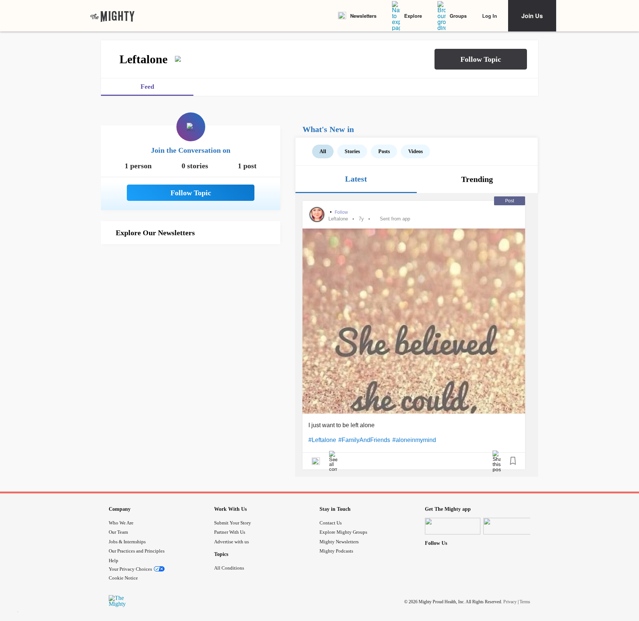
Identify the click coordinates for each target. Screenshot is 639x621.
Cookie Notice (123, 578)
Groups (458, 15)
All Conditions (229, 568)
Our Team (118, 532)
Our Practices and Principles (137, 551)
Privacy (510, 601)
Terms (525, 601)
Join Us (532, 15)
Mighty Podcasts (336, 551)
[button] (481, 59)
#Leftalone (322, 440)
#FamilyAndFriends (364, 440)
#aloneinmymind (414, 440)
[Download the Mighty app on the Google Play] (511, 526)
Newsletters (363, 15)
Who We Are (121, 523)
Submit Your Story (232, 523)
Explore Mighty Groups (343, 532)
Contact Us (331, 523)
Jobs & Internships (127, 541)
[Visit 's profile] (317, 214)
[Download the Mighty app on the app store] (452, 526)
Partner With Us (229, 532)
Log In (489, 15)
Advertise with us (231, 541)
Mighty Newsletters (339, 541)
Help (113, 560)
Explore (413, 15)
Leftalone (338, 219)
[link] (112, 16)
